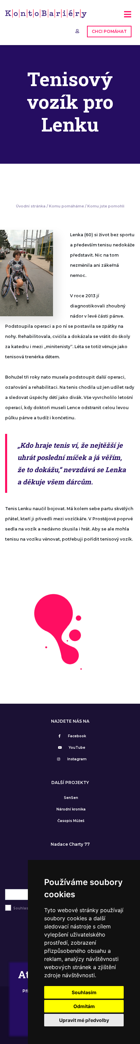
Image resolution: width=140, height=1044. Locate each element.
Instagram (77, 759)
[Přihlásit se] (78, 31)
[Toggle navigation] (127, 17)
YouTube (77, 747)
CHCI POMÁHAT (109, 31)
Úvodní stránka (31, 206)
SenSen (71, 798)
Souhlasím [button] (84, 992)
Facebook (77, 736)
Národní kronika (71, 809)
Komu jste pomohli (105, 206)
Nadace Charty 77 (70, 844)
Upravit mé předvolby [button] (84, 1020)
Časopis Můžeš (70, 821)
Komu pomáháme (66, 206)
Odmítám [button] (84, 1006)
